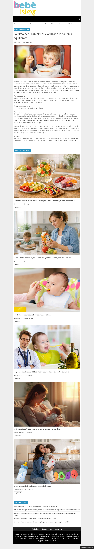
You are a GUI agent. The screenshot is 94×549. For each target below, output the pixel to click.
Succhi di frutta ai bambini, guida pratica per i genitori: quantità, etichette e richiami (43, 258)
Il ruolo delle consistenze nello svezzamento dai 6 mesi (32, 315)
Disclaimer (58, 529)
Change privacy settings (87, 547)
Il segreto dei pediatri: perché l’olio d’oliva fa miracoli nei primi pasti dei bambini (41, 372)
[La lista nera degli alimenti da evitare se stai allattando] (47, 461)
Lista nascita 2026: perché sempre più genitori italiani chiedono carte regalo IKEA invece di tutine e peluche (47, 510)
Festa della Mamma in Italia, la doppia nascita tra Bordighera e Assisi (35, 518)
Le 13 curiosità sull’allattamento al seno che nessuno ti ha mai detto (37, 429)
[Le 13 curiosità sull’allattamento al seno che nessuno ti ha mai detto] (47, 404)
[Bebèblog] (25, 8)
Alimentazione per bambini (21, 29)
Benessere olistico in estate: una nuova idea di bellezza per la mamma (35, 506)
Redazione (35, 529)
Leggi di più (18, 207)
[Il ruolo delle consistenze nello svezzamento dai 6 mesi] (47, 290)
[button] (79, 19)
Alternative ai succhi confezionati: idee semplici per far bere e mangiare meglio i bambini (44, 201)
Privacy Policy (47, 529)
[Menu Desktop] (15, 19)
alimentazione (28, 90)
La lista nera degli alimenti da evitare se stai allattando (32, 486)
